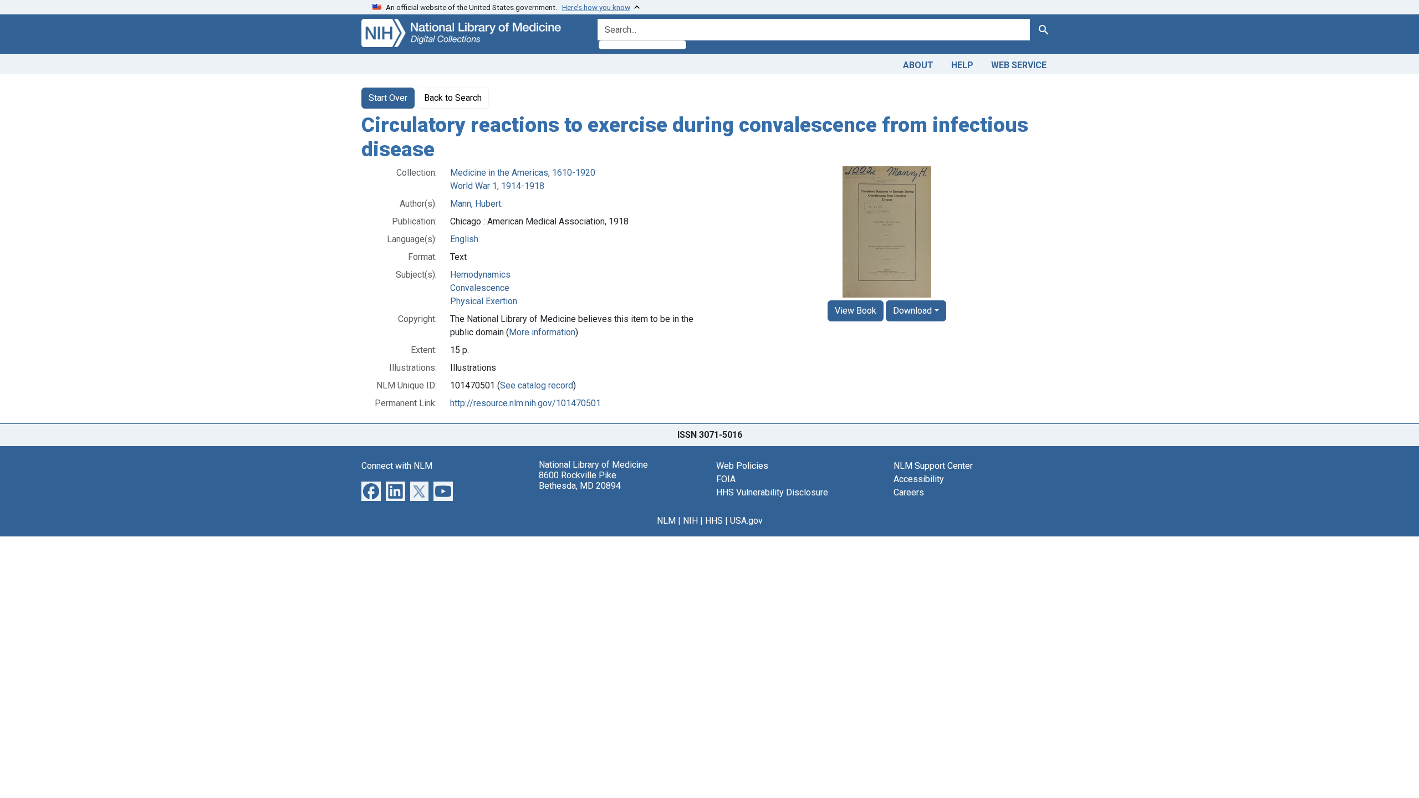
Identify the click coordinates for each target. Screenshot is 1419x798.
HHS (714, 520)
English (464, 239)
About (918, 65)
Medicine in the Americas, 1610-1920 (522, 172)
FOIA (726, 479)
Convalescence (479, 288)
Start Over (388, 98)
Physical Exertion (483, 301)
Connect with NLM (396, 466)
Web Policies (742, 466)
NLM (666, 520)
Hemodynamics (480, 274)
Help (962, 65)
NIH (690, 520)
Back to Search (453, 98)
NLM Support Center (933, 466)
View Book (855, 310)
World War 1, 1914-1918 (497, 186)
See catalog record (536, 385)
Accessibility (919, 479)
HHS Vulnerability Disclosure (772, 492)
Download (912, 310)
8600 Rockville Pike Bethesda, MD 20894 (580, 480)
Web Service (1019, 65)
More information (542, 332)
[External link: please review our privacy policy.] (371, 490)
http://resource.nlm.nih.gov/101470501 (525, 403)
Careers (909, 492)
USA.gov (746, 520)
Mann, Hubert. (476, 203)
